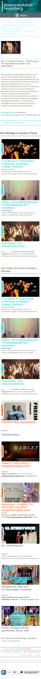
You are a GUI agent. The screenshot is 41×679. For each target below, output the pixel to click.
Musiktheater (25, 22)
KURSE (22, 25)
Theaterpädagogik (9, 25)
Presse (37, 655)
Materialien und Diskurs (11, 31)
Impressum (16, 652)
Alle (3, 22)
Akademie (18, 649)
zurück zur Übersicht (15, 123)
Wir (29, 649)
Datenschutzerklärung (31, 652)
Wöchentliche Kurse (10, 34)
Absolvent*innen (27, 655)
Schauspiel (31, 25)
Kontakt (8, 652)
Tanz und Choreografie (11, 28)
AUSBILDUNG (12, 22)
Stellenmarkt (28, 31)
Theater (25, 649)
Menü (23, 15)
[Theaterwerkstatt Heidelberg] (20, 6)
